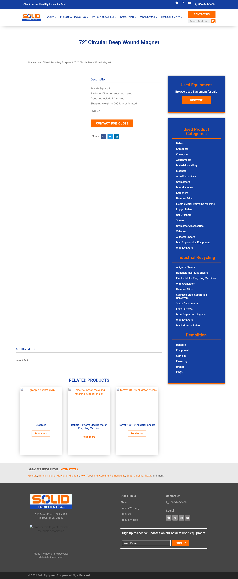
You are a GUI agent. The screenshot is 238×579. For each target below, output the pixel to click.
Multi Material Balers (188, 325)
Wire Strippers (184, 248)
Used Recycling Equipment (58, 62)
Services (181, 355)
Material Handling (186, 165)
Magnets (181, 170)
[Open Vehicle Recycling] (116, 17)
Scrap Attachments (187, 303)
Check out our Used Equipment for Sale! (44, 4)
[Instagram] (183, 3)
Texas (148, 475)
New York (85, 475)
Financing (181, 361)
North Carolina (100, 475)
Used (39, 62)
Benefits (181, 344)
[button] (103, 136)
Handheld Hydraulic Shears (192, 272)
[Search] (213, 21)
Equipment (182, 350)
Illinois (42, 475)
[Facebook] (177, 3)
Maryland (62, 475)
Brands (180, 366)
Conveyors (182, 154)
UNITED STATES (68, 469)
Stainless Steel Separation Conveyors (191, 296)
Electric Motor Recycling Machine (195, 203)
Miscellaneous (184, 187)
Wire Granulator (185, 283)
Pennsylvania (117, 475)
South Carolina (134, 475)
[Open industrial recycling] (88, 17)
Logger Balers (184, 209)
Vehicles (181, 231)
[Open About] (56, 17)
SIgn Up (181, 543)
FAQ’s (179, 372)
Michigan (74, 475)
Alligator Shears (185, 236)
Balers (180, 143)
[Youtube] (189, 3)
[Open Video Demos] (157, 17)
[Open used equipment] (182, 17)
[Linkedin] (175, 518)
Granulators (183, 181)
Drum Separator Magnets (191, 314)
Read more (40, 433)
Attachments (183, 159)
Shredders (182, 148)
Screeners (182, 192)
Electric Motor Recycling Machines (196, 278)
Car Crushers (183, 214)
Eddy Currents (184, 309)
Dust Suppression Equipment (193, 242)
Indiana (51, 475)
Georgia (32, 475)
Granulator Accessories (190, 225)
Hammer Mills (184, 198)
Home (31, 62)
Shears (180, 220)
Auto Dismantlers (186, 176)
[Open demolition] (136, 17)
